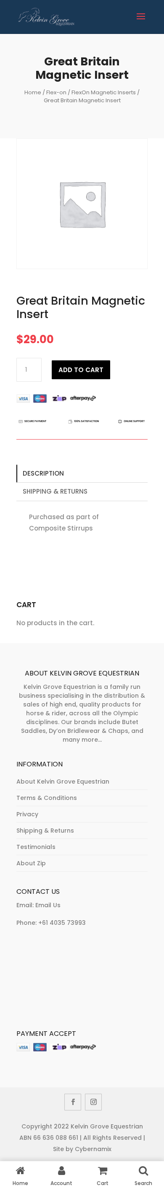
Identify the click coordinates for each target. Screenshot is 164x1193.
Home (32, 92)
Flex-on (56, 92)
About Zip (31, 863)
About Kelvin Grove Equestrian (62, 781)
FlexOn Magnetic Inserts (103, 92)
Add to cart (80, 369)
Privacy (27, 814)
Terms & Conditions (46, 798)
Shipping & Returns (55, 491)
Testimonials (36, 847)
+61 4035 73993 (62, 923)
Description (43, 473)
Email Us (48, 905)
